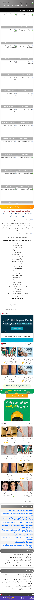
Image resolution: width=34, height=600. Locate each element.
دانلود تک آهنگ (28, 501)
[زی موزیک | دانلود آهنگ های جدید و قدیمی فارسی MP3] (17, 3)
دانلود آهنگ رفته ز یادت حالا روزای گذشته (20, 565)
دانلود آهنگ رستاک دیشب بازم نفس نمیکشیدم (19, 534)
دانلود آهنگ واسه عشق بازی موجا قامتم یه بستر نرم (17, 579)
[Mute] (5, 332)
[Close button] (33, 594)
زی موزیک (17, 252)
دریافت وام (17, 339)
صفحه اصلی (30, 10)
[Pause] (3, 332)
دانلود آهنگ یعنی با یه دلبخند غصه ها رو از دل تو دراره (16, 562)
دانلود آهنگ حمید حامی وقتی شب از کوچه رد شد (18, 207)
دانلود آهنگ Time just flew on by (22, 554)
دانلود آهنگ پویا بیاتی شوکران (23, 542)
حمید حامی (7, 213)
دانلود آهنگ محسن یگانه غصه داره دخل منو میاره (18, 586)
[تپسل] (1, 594)
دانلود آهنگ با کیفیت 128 (17, 396)
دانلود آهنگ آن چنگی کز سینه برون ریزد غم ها (18, 560)
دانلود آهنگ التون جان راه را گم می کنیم (20, 557)
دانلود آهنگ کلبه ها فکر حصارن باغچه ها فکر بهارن (17, 522)
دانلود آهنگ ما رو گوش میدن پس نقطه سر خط (18, 588)
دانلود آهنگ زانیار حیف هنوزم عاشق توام (20, 510)
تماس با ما (22, 10)
